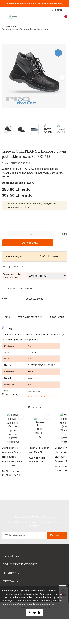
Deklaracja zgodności (37, 397)
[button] (62, 77)
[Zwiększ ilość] (57, 234)
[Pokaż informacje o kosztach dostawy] (60, 256)
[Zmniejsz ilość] (4, 234)
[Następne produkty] (61, 440)
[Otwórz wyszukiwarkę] (50, 17)
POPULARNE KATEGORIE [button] (20, 564)
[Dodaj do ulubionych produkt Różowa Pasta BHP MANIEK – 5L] (47, 416)
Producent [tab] (57, 317)
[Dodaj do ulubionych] (61, 242)
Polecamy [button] (34, 407)
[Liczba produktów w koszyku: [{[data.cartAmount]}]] (63, 17)
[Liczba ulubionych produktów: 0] (56, 17)
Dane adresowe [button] (12, 556)
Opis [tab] (7, 317)
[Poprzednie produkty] (8, 440)
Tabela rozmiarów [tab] (30, 317)
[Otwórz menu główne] (4, 17)
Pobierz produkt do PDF (19, 288)
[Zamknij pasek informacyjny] (65, 3)
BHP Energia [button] (10, 581)
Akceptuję (34, 612)
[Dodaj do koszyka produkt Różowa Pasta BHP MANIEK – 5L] (47, 439)
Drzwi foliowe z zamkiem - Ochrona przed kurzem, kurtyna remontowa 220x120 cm (12, 457)
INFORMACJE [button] (12, 572)
